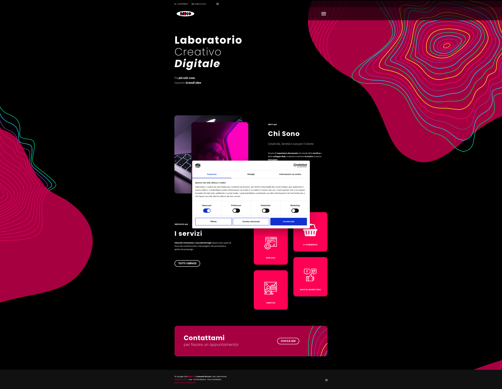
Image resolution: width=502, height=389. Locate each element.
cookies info (190, 382)
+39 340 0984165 (182, 4)
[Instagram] (217, 4)
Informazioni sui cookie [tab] (290, 174)
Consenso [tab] (211, 174)
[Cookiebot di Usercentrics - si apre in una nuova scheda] (295, 166)
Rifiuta (213, 221)
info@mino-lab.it (200, 4)
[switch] (236, 211)
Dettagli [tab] (251, 174)
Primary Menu (323, 14)
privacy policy (180, 382)
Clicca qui (288, 341)
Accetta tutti (288, 221)
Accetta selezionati (251, 221)
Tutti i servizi (187, 263)
